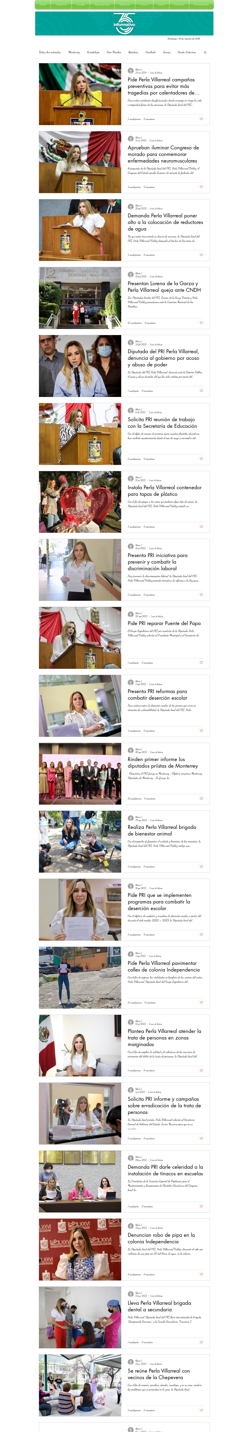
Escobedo (151, 52)
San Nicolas (114, 52)
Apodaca (133, 52)
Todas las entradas (50, 52)
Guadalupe (93, 52)
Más (180, 52)
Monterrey (74, 52)
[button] (61, 4)
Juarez (166, 52)
